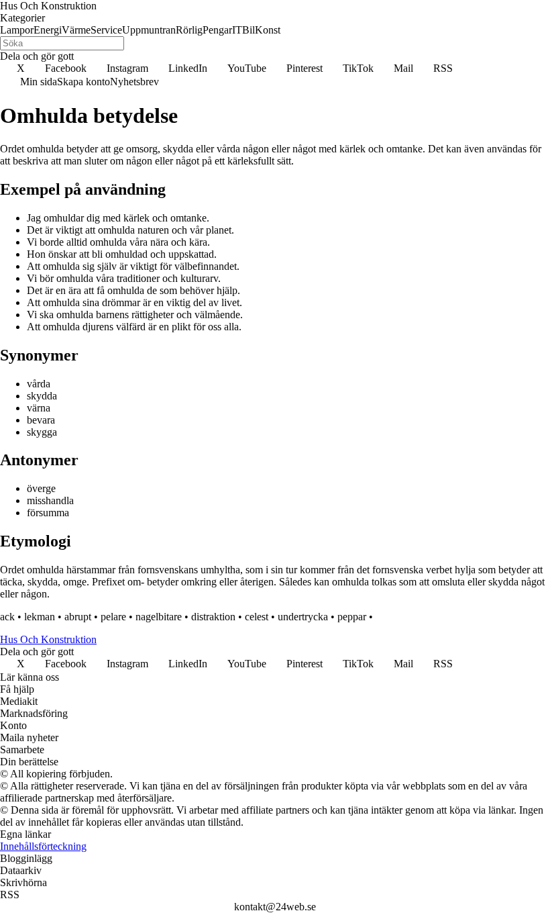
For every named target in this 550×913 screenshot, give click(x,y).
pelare (113, 616)
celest (256, 616)
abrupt (77, 616)
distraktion (213, 616)
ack (7, 616)
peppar (351, 616)
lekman (39, 616)
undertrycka (303, 616)
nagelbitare (158, 616)
